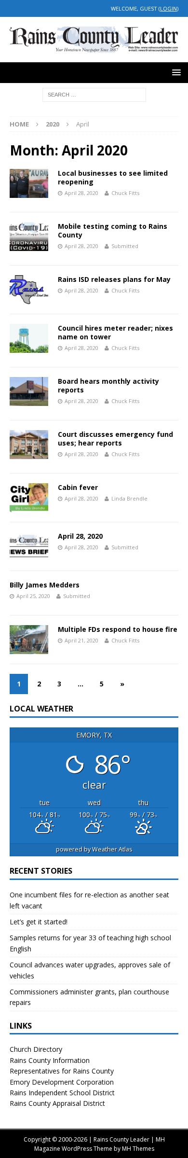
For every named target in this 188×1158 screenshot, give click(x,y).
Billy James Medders (45, 584)
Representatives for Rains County (62, 1070)
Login (168, 8)
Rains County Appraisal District (57, 1103)
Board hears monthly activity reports (108, 385)
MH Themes (138, 1148)
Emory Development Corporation (62, 1082)
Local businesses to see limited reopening (113, 177)
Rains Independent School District (62, 1092)
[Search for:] (94, 93)
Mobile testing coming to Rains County (112, 230)
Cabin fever (78, 487)
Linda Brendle (129, 498)
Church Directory (36, 1049)
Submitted (124, 246)
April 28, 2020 (80, 536)
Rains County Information (50, 1060)
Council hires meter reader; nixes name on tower (115, 332)
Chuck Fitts (125, 192)
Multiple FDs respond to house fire (117, 629)
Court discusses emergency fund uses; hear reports (115, 438)
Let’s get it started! (38, 921)
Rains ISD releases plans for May (114, 279)
